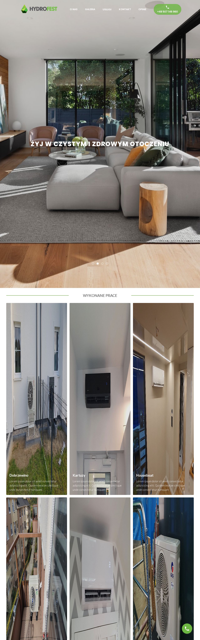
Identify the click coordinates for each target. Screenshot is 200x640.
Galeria (90, 9)
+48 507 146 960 (167, 11)
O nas (74, 9)
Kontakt (125, 9)
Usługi (107, 9)
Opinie (142, 9)
